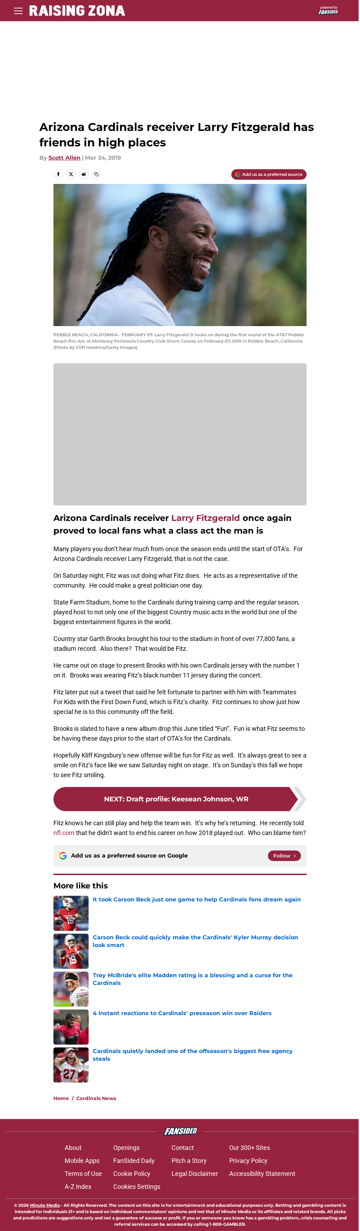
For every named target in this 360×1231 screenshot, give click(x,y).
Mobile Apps (82, 1160)
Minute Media (45, 1205)
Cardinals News (96, 1098)
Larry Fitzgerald (205, 518)
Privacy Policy (248, 1160)
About (73, 1147)
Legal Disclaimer (195, 1173)
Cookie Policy (131, 1173)
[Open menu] (18, 10)
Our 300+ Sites (249, 1147)
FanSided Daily (134, 1160)
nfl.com (64, 832)
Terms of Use (83, 1173)
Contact (183, 1147)
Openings (126, 1147)
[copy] (96, 174)
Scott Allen (65, 157)
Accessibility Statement (262, 1173)
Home (61, 1098)
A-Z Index (78, 1186)
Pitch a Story (189, 1160)
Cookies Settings (136, 1186)
